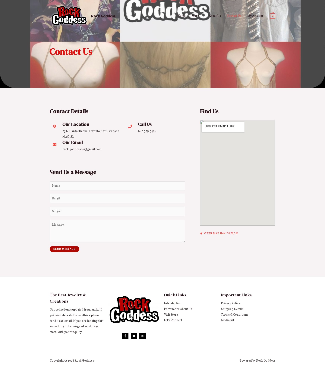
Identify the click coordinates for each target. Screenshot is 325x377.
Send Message (64, 249)
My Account (255, 16)
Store (195, 16)
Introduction (172, 303)
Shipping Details (232, 309)
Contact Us (234, 16)
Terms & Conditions (234, 315)
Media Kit (227, 320)
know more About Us (178, 309)
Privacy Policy (230, 303)
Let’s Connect (173, 320)
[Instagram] (142, 336)
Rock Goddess (103, 16)
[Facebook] (125, 336)
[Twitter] (134, 336)
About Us (215, 16)
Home (182, 16)
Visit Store (171, 315)
